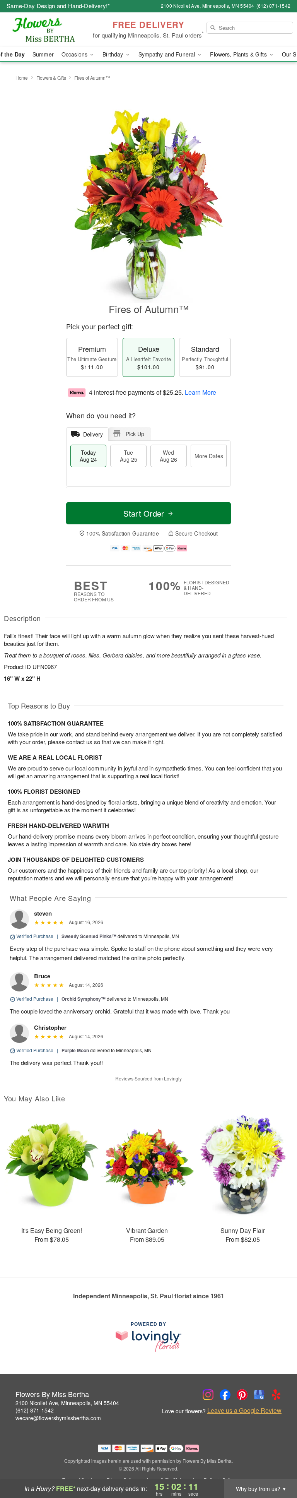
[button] (276, 1465)
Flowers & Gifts (51, 77)
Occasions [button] (75, 54)
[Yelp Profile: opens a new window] (276, 1394)
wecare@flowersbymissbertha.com (58, 1418)
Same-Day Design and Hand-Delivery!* (58, 6)
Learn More (200, 392)
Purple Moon (75, 1050)
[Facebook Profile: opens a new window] (225, 1394)
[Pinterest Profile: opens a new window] (242, 1394)
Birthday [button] (113, 54)
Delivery (93, 434)
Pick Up (135, 434)
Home (21, 77)
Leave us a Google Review (244, 1410)
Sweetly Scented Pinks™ (88, 936)
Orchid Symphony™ (83, 998)
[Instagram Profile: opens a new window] (208, 1394)
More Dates (209, 456)
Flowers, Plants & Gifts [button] (239, 54)
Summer (43, 54)
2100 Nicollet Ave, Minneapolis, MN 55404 (67, 1403)
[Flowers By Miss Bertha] (51, 29)
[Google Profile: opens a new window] (259, 1394)
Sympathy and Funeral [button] (167, 54)
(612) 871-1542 (34, 1410)
